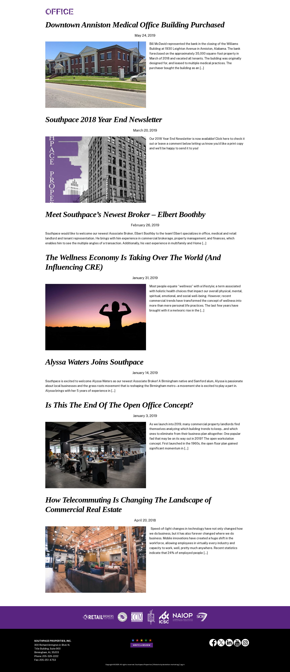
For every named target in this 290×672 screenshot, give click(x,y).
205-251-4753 (47, 660)
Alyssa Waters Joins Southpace (94, 361)
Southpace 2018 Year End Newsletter (103, 119)
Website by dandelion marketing (166, 664)
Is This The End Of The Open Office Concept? (119, 404)
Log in (182, 664)
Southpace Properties (53, 12)
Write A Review (141, 645)
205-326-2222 (50, 656)
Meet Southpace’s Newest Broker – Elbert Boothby (125, 214)
